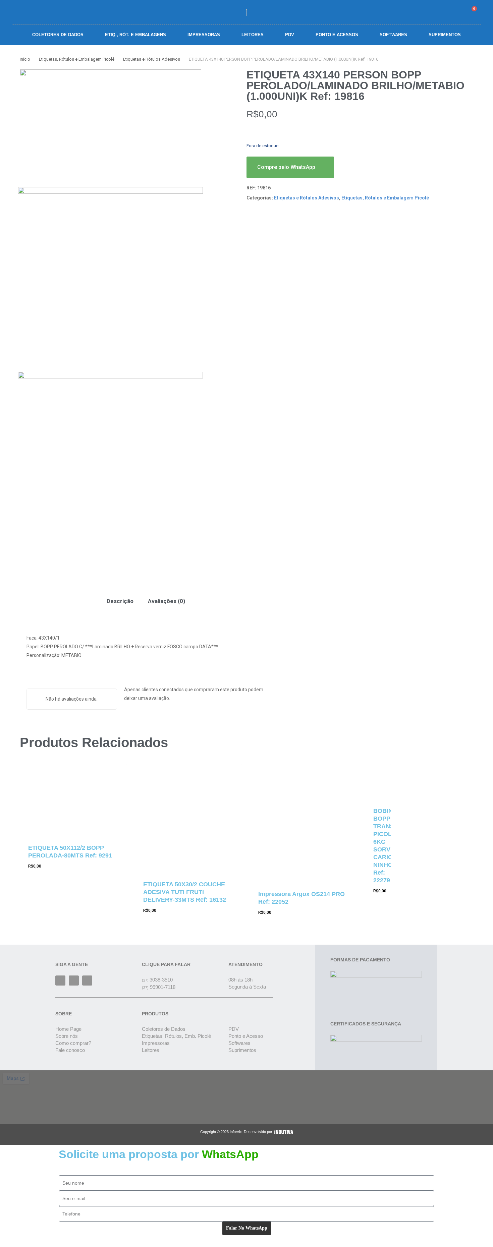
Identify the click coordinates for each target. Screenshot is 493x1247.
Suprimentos (445, 34)
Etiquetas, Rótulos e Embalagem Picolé (76, 59)
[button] (434, 12)
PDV (289, 34)
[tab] (120, 601)
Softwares (393, 34)
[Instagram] (74, 980)
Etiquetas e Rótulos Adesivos (151, 59)
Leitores (252, 34)
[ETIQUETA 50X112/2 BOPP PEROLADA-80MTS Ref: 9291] (73, 799)
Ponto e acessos (337, 34)
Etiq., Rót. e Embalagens (135, 34)
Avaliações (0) (166, 601)
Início (25, 59)
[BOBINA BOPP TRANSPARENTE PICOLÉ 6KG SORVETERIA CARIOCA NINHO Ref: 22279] (378, 780)
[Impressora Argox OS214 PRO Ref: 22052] (303, 822)
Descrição (120, 601)
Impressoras (203, 34)
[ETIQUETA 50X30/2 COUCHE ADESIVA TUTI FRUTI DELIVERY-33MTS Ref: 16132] (188, 817)
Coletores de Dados (58, 34)
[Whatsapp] (87, 980)
